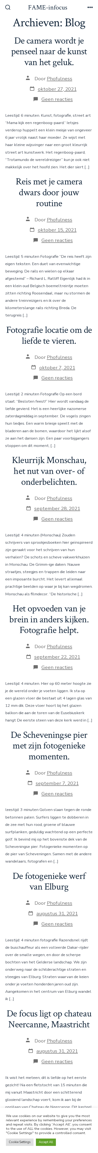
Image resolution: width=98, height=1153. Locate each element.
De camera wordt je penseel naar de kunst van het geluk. (49, 51)
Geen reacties (57, 99)
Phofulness (59, 78)
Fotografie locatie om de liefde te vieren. (49, 335)
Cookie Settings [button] (20, 1142)
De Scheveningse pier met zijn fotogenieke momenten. (49, 746)
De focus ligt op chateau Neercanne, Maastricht (49, 1019)
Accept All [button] (46, 1142)
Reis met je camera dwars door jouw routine (49, 192)
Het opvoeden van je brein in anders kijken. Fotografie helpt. (49, 619)
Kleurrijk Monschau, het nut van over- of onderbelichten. (49, 471)
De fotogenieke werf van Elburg (49, 881)
